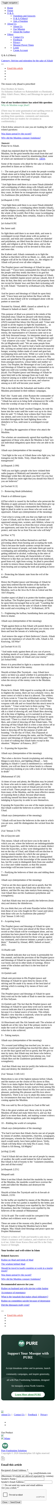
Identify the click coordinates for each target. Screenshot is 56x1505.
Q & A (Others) (20, 18)
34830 (42, 159)
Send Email (15, 1502)
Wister (7, 1438)
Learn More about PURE (28, 1394)
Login (16, 47)
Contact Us (18, 37)
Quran (10, 10)
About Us (17, 26)
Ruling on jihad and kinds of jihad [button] (17, 1260)
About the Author (21, 32)
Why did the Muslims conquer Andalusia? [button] (21, 138)
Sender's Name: (8, 1479)
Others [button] (10, 34)
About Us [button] (11, 24)
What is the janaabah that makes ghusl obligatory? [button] (24, 1296)
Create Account (20, 50)
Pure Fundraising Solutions (14, 1450)
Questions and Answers (24, 16)
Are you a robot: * (10, 1488)
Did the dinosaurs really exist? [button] (15, 1305)
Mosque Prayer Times (23, 45)
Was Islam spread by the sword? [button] (16, 133)
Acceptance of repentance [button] (13, 1292)
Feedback (17, 39)
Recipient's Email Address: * (14, 1470)
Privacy (16, 42)
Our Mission (19, 29)
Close (4, 1502)
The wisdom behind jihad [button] (13, 1264)
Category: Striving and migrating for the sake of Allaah (27, 60)
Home (10, 8)
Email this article (15, 68)
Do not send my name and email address (23, 1485)
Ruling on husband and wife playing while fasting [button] (24, 1288)
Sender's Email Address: (12, 1482)
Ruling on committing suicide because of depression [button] (25, 1301)
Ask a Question (20, 21)
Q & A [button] (10, 13)
